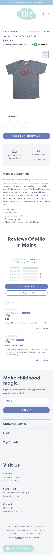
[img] (11, 309)
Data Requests (17, 534)
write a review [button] (26, 286)
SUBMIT (26, 410)
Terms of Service (39, 530)
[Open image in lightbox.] (26, 78)
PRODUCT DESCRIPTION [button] (16, 174)
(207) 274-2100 (9, 508)
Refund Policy (38, 527)
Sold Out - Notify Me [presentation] (26, 136)
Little (19, 537)
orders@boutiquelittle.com (14, 511)
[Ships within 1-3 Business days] (14, 154)
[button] (43, 14)
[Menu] (5, 14)
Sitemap (39, 534)
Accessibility (14, 527)
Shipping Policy (26, 527)
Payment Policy (13, 530)
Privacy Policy (26, 530)
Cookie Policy (29, 534)
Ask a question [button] (26, 293)
